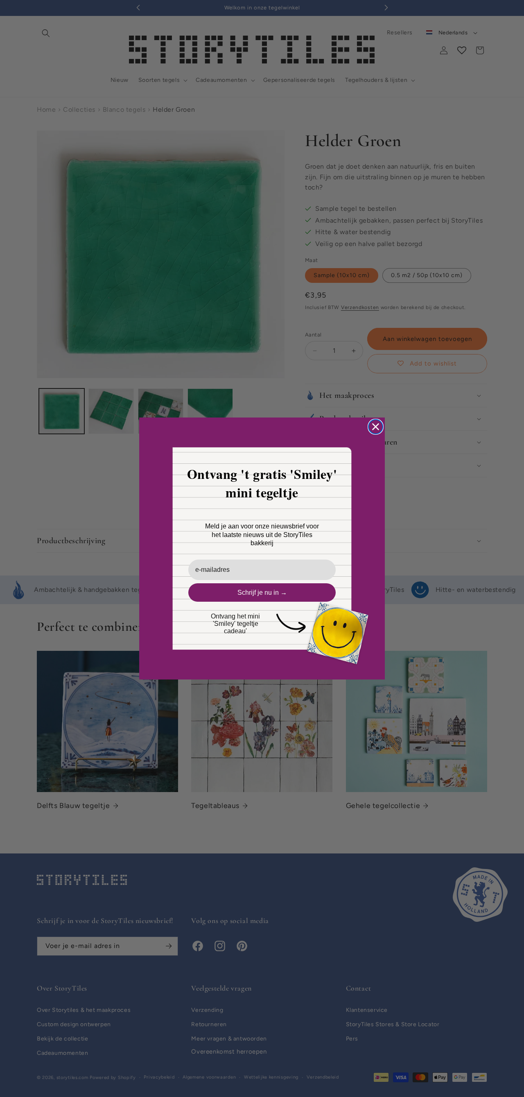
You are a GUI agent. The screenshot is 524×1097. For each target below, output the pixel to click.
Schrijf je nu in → (262, 592)
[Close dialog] (375, 427)
